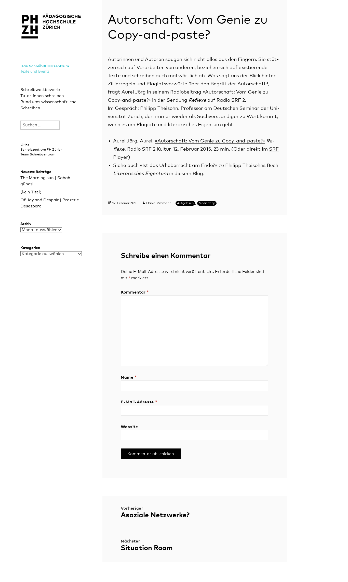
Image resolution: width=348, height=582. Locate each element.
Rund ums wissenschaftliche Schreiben (48, 105)
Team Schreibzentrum (37, 154)
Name (129, 377)
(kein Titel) (31, 192)
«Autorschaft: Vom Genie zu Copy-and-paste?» (210, 141)
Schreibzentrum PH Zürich (41, 149)
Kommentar (135, 292)
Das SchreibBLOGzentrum (44, 66)
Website (129, 427)
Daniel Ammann (158, 203)
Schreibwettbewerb (40, 90)
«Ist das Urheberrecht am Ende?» (178, 165)
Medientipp (207, 203)
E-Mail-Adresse (139, 402)
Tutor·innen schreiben (42, 96)
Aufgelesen (185, 203)
